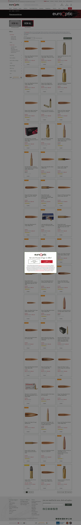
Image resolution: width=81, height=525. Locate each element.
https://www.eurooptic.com (42, 265)
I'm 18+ (47, 261)
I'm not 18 (34, 261)
